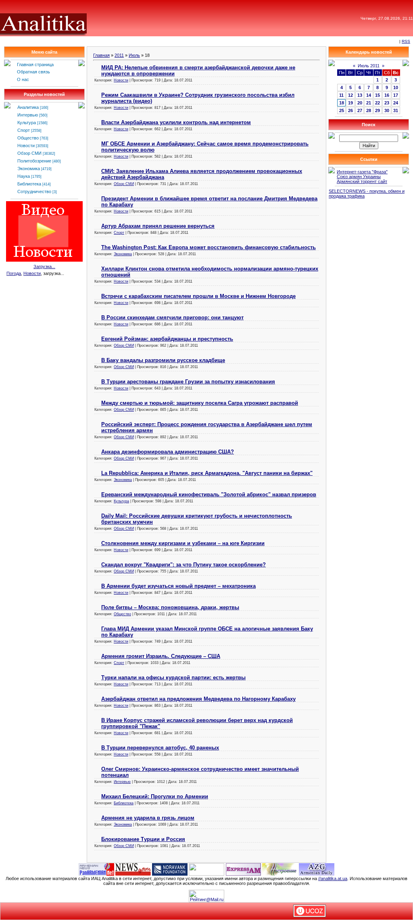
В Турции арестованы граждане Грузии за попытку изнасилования (188, 382)
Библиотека (29, 183)
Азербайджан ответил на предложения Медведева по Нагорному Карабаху (198, 699)
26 (350, 110)
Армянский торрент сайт (362, 181)
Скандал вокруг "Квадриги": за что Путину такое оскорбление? (183, 565)
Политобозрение (34, 160)
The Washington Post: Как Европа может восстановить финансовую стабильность (208, 247)
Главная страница (35, 64)
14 (368, 95)
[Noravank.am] (170, 868)
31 (395, 110)
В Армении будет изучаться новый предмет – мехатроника (178, 586)
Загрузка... (44, 266)
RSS (406, 41)
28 (368, 110)
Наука (23, 176)
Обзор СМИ (29, 153)
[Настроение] (280, 868)
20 (359, 102)
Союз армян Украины (359, 176)
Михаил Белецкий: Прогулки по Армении (154, 796)
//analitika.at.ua (332, 878)
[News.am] (133, 868)
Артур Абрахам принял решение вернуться (158, 226)
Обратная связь (33, 71)
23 (386, 102)
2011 (119, 55)
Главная (101, 55)
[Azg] (316, 868)
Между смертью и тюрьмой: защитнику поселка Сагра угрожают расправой (199, 403)
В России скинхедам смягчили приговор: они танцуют (172, 317)
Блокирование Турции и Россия (143, 839)
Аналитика (28, 107)
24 (395, 102)
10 (395, 87)
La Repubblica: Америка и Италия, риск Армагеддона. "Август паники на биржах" (207, 473)
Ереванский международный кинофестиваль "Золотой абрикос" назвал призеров (208, 494)
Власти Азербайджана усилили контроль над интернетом (176, 122)
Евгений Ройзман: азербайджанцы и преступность (167, 339)
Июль (134, 55)
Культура (26, 122)
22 (377, 102)
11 (341, 95)
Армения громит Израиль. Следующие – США (160, 656)
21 (368, 102)
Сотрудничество (34, 191)
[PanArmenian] (96, 868)
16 (386, 95)
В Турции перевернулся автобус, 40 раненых (160, 748)
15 (377, 95)
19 (350, 102)
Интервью (27, 114)
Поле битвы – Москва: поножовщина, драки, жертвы (170, 607)
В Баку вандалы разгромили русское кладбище (163, 360)
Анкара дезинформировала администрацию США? (167, 452)
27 (359, 110)
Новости (26, 145)
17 (395, 95)
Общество (28, 137)
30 (386, 110)
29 (377, 110)
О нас (23, 79)
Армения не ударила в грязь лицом (147, 818)
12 (350, 95)
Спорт (23, 130)
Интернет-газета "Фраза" (362, 171)
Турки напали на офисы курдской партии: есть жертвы (173, 677)
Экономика (28, 168)
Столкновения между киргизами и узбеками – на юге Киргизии (183, 543)
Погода (13, 273)
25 (341, 110)
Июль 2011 (369, 65)
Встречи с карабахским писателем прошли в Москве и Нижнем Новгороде (198, 296)
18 (341, 102)
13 (359, 95)
